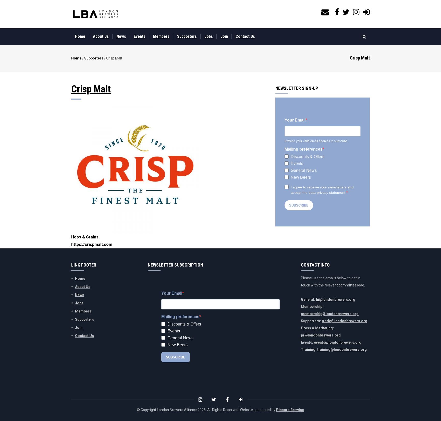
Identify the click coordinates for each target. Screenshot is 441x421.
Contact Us (245, 36)
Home (80, 36)
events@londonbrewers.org (337, 342)
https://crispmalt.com (91, 244)
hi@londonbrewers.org (335, 299)
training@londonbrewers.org (342, 349)
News (121, 36)
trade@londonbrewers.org (344, 321)
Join (224, 36)
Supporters (187, 36)
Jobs (208, 36)
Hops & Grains (85, 237)
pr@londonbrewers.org (321, 335)
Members (161, 36)
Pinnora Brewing (290, 410)
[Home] (95, 14)
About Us (101, 36)
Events (139, 36)
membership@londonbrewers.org (330, 314)
